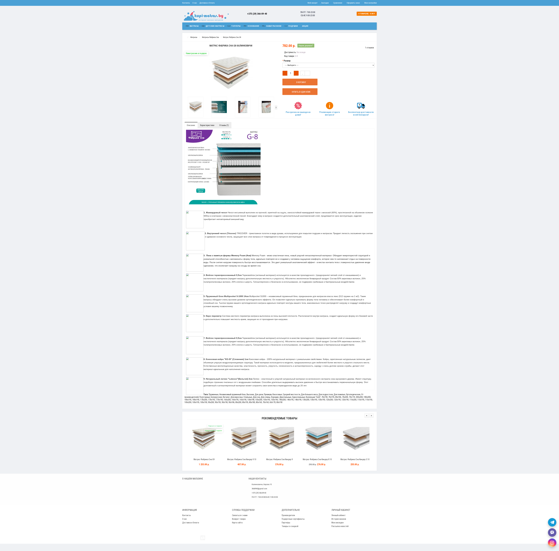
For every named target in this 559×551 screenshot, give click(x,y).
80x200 (238, 402)
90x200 (211, 402)
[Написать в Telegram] (552, 522)
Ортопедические (353, 394)
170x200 (203, 400)
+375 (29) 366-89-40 (257, 13)
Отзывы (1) (224, 125)
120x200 (329, 400)
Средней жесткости (291, 394)
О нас (194, 3)
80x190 (279, 402)
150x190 (274, 400)
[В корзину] (197, 455)
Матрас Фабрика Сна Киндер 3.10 (354, 459)
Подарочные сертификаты (293, 519)
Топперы (236, 26)
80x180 (252, 402)
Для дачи (259, 394)
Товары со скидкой (290, 526)
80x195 (245, 402)
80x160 (259, 402)
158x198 (250, 400)
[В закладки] (302, 73)
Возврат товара (239, 519)
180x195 (187, 400)
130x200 (305, 400)
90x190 (225, 402)
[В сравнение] (307, 73)
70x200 (345, 397)
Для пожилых (339, 394)
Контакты (186, 3)
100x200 (187, 402)
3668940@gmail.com (259, 488)
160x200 (227, 400)
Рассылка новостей (340, 526)
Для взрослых (237, 397)
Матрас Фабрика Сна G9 (204, 459)
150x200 (258, 400)
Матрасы (194, 26)
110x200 (353, 400)
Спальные (248, 397)
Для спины (265, 397)
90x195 (218, 402)
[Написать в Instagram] (552, 542)
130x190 (321, 400)
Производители (288, 515)
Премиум (268, 394)
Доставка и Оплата (207, 3)
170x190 (219, 400)
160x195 (235, 400)
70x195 (331, 397)
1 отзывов (369, 47)
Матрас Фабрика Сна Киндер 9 (279, 459)
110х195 (360, 400)
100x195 (195, 402)
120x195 (337, 400)
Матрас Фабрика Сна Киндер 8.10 (317, 459)
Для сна (256, 397)
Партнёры (286, 522)
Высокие (250, 394)
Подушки (293, 26)
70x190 (325, 397)
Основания (253, 26)
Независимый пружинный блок (232, 394)
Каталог (226, 397)
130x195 (313, 400)
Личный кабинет (338, 515)
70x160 (266, 402)
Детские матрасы (214, 26)
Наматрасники (273, 26)
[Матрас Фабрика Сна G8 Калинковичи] (195, 107)
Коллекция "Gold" (313, 397)
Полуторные (204, 397)
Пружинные (214, 394)
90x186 (232, 402)
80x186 (338, 397)
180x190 (195, 400)
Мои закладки (337, 522)
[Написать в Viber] (552, 532)
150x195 (266, 400)
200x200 (359, 397)
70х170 (352, 397)
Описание (191, 125)
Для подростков (326, 394)
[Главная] (185, 37)
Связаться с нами (239, 515)
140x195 (290, 400)
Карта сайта (237, 522)
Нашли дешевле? (306, 45)
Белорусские (216, 397)
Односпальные (298, 397)
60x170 (273, 402)
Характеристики (207, 125)
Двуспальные (285, 397)
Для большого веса (309, 394)
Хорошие (275, 397)
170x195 (211, 400)
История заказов (338, 519)
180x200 (367, 397)
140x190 (297, 400)
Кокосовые (277, 394)
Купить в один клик (300, 92)
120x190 (345, 400)
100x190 (203, 402)
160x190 (242, 400)
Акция (305, 26)
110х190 (368, 400)
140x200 (282, 400)
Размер (287, 61)
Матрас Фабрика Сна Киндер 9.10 (241, 459)
